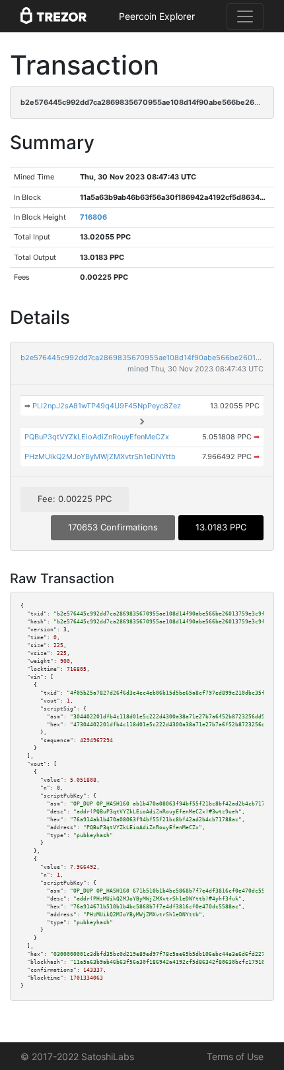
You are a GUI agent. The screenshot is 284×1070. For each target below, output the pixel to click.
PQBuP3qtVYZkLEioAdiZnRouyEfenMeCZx (96, 436)
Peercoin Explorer (157, 16)
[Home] (53, 16)
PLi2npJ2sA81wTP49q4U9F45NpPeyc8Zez (106, 405)
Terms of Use (235, 1056)
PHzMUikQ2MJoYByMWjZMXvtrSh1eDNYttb (100, 456)
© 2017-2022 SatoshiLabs (77, 1056)
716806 (93, 217)
